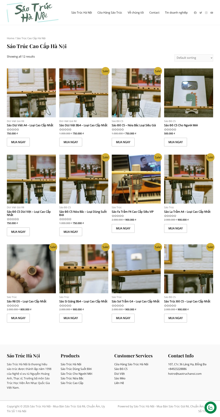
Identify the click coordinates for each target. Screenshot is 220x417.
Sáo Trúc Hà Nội (71, 364)
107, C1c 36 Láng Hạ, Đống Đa (187, 364)
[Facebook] (195, 12)
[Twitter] (200, 12)
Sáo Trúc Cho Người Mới (76, 374)
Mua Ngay (18, 142)
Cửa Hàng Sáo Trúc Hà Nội (131, 364)
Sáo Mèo (119, 378)
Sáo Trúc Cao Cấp (72, 383)
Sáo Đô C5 (121, 369)
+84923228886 (177, 369)
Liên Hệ (119, 383)
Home (10, 38)
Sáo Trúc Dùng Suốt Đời (76, 369)
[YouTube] (211, 12)
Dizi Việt (119, 374)
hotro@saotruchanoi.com (185, 374)
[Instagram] (206, 12)
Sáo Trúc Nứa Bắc (72, 378)
